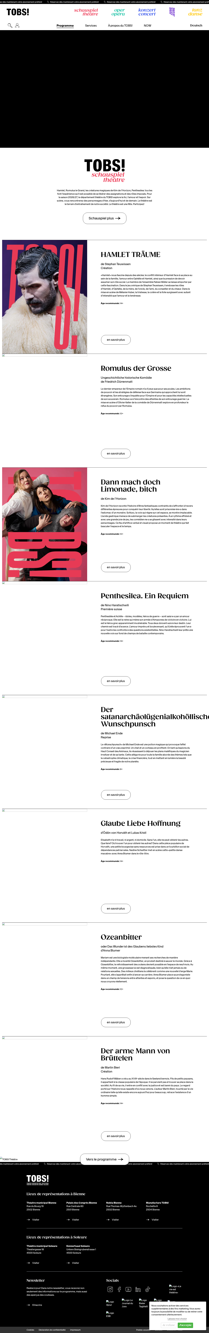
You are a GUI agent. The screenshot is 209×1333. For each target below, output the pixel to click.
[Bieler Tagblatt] (145, 1303)
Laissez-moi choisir (177, 1318)
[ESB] (110, 1314)
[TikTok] (147, 1289)
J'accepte (185, 1325)
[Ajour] (112, 1303)
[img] (18, 12)
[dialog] (177, 1316)
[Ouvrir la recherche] (10, 25)
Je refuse (169, 1325)
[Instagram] (110, 1289)
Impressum (75, 1330)
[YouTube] (128, 1289)
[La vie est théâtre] (175, 1289)
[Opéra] (118, 12)
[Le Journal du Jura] (129, 1303)
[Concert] (147, 12)
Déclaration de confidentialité (52, 1330)
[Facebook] (119, 1289)
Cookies (30, 1330)
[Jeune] (172, 11)
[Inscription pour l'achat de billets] (17, 25)
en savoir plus (116, 340)
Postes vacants (143, 1330)
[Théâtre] (86, 12)
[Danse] (195, 12)
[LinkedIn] (138, 1289)
